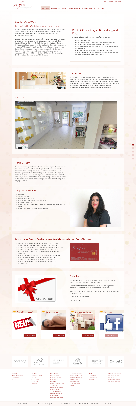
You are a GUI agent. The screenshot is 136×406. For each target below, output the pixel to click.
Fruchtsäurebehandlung (57, 383)
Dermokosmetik (54, 376)
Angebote (91, 380)
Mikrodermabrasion (55, 378)
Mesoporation (54, 380)
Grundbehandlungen (59, 8)
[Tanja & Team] (133, 152)
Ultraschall (53, 381)
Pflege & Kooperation (90, 8)
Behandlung (92, 376)
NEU (102, 8)
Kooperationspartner (114, 376)
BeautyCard (34, 381)
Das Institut (34, 378)
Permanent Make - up (56, 393)
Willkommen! (15, 378)
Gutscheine (34, 383)
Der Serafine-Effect (36, 376)
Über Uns (45, 8)
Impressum (116, 404)
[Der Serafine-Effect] (133, 145)
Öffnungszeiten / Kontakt (112, 2)
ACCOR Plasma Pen (55, 391)
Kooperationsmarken (114, 381)
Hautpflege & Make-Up (76, 376)
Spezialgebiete (74, 8)
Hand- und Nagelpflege (76, 378)
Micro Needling (54, 389)
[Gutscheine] (133, 159)
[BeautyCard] (133, 155)
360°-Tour (14, 380)
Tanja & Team (35, 380)
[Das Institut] (133, 148)
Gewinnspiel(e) (93, 378)
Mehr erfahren (30, 335)
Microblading (54, 395)
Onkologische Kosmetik (56, 397)
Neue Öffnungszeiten (17, 376)
